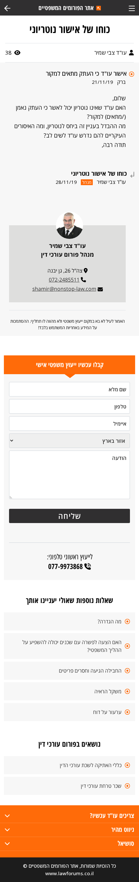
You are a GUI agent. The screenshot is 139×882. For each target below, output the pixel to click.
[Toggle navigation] (131, 7)
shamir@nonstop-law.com (64, 288)
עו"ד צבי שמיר (111, 52)
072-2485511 (64, 279)
